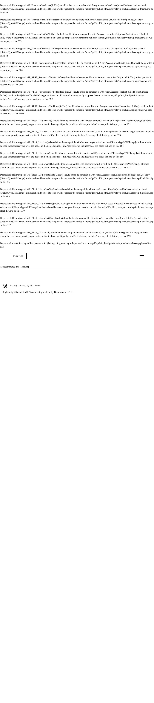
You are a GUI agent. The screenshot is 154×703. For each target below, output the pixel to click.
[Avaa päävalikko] (142, 255)
